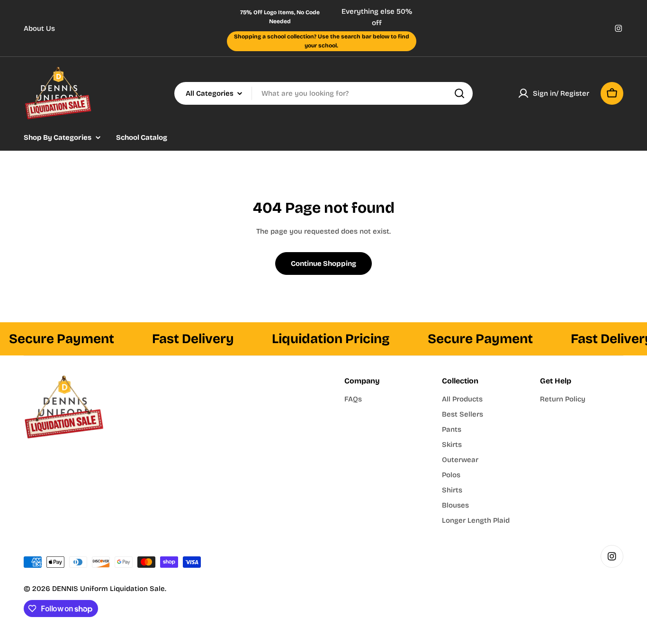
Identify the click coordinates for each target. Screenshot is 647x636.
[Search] (459, 93)
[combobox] (323, 93)
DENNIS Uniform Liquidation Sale (108, 588)
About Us (39, 28)
